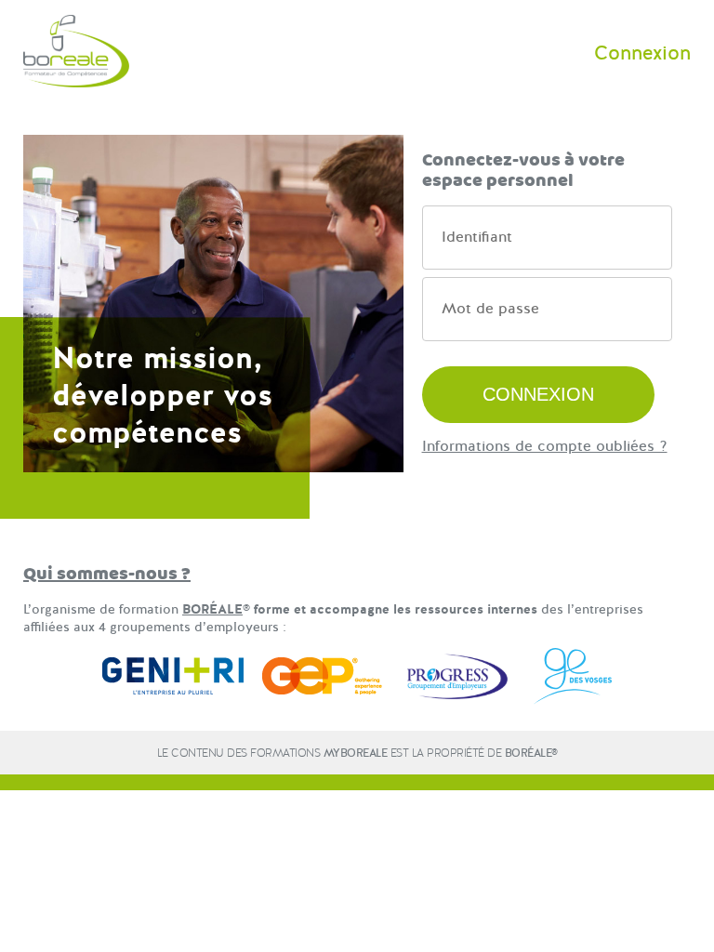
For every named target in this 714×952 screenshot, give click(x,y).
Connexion (642, 53)
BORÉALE (212, 609)
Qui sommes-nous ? (107, 574)
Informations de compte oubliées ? (545, 446)
